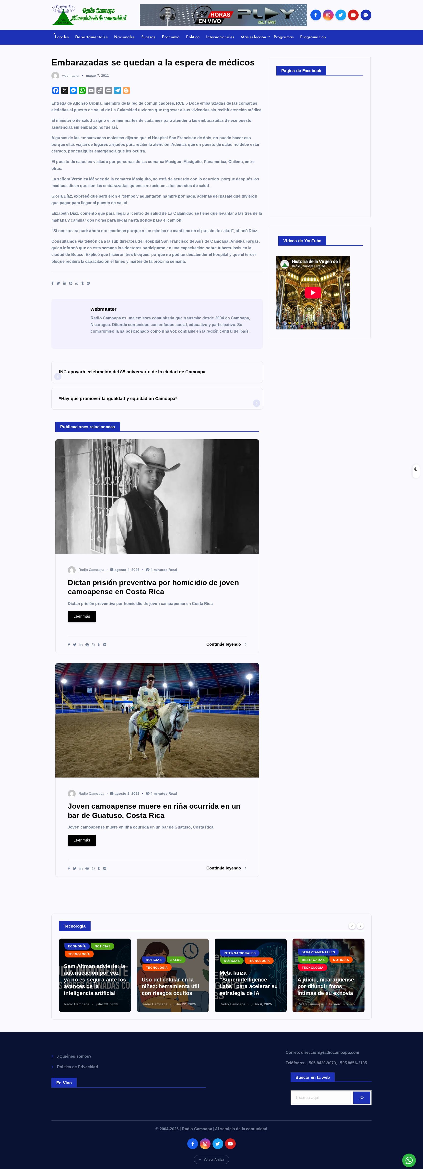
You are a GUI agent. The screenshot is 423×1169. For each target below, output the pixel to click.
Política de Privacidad (77, 1067)
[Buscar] (361, 1098)
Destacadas (313, 960)
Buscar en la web (312, 1077)
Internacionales (220, 37)
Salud (176, 960)
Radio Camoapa (91, 570)
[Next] (360, 926)
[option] (95, 975)
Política (193, 37)
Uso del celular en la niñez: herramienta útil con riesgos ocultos (170, 986)
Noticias (103, 946)
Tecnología (79, 954)
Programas (284, 37)
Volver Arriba (214, 1159)
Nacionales (124, 37)
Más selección (253, 37)
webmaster (71, 75)
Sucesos (148, 37)
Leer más (81, 616)
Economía (171, 37)
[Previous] (352, 926)
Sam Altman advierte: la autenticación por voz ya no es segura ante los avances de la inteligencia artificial (95, 979)
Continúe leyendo (224, 644)
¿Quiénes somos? (74, 1056)
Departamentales (91, 37)
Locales (62, 37)
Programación (313, 37)
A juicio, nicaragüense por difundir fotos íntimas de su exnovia (325, 986)
